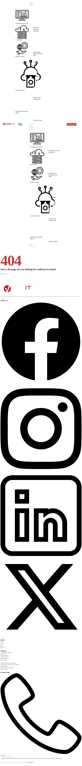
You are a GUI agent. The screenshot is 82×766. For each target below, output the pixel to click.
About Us (31, 127)
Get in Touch (71, 124)
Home (30, 126)
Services (31, 129)
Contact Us (32, 246)
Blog (30, 244)
